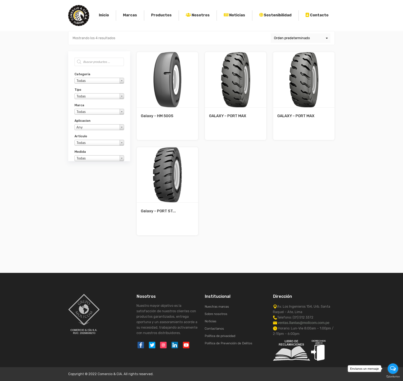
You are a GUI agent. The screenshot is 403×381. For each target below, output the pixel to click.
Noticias (237, 15)
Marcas (130, 15)
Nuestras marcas (217, 306)
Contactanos (214, 328)
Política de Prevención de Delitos (228, 343)
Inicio (104, 15)
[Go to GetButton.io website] (393, 376)
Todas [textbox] (81, 81)
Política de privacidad (220, 336)
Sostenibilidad (278, 15)
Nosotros (201, 15)
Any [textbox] (79, 127)
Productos (161, 15)
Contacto (319, 15)
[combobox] (99, 81)
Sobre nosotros (216, 314)
